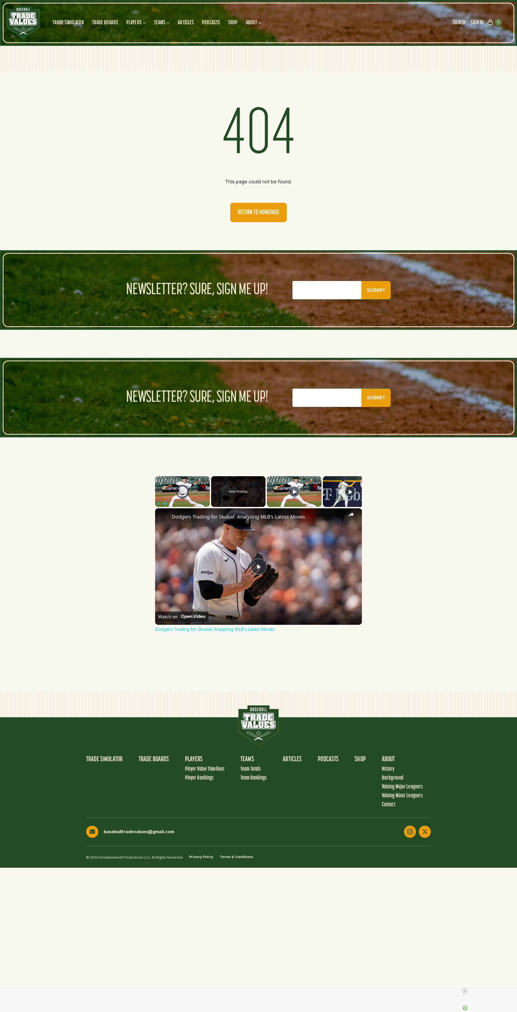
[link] (163, 517)
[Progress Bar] (182, 500)
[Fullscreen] (206, 503)
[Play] (158, 503)
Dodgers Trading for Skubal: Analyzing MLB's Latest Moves (238, 516)
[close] (464, 991)
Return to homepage (258, 212)
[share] (351, 514)
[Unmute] (165, 503)
